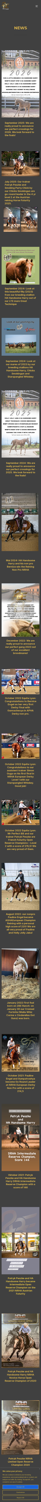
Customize (20, 1492)
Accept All (20, 1487)
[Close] (39, 1468)
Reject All (20, 1498)
